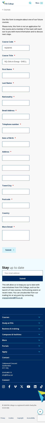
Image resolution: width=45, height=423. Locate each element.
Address (6, 152)
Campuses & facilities (11, 334)
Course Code (8, 42)
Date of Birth (9, 138)
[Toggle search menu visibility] (30, 3)
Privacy (3, 418)
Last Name (8, 83)
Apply (4, 352)
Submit (8, 250)
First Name (8, 69)
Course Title (8, 55)
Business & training (10, 329)
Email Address (9, 110)
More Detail (8, 227)
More (4, 340)
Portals (5, 346)
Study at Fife (7, 323)
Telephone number (11, 124)
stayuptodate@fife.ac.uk (12, 298)
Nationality (8, 97)
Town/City (8, 185)
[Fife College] (8, 3)
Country (5, 213)
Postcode (7, 199)
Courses (7, 10)
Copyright (20, 418)
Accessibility (31, 418)
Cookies (11, 418)
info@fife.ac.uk (7, 375)
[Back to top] (40, 411)
